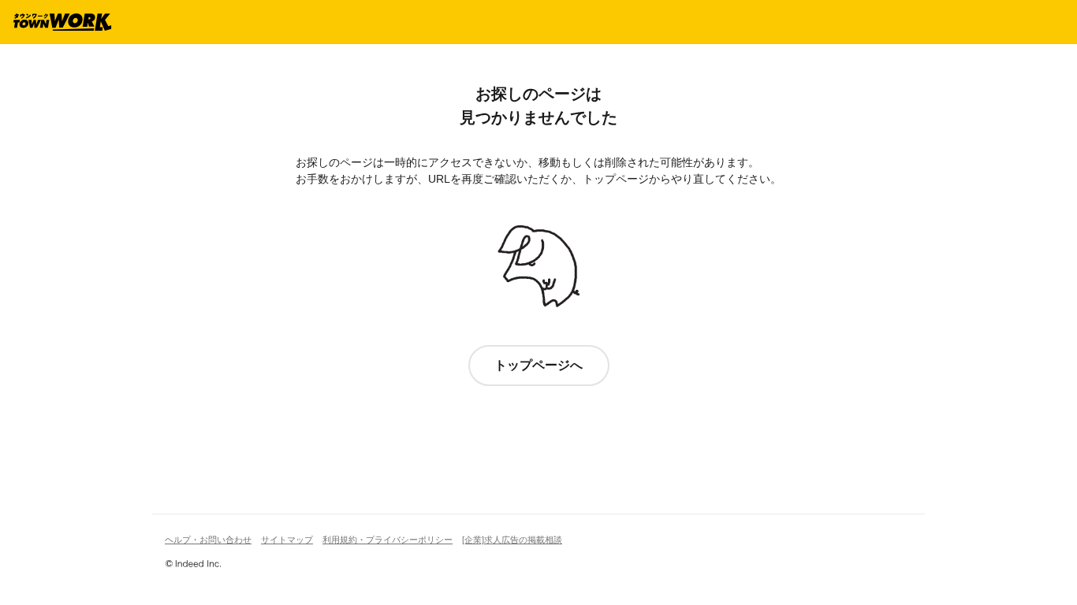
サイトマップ (287, 539)
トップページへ (538, 365)
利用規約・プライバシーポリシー (387, 539)
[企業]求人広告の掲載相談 (512, 539)
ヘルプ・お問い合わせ (208, 539)
